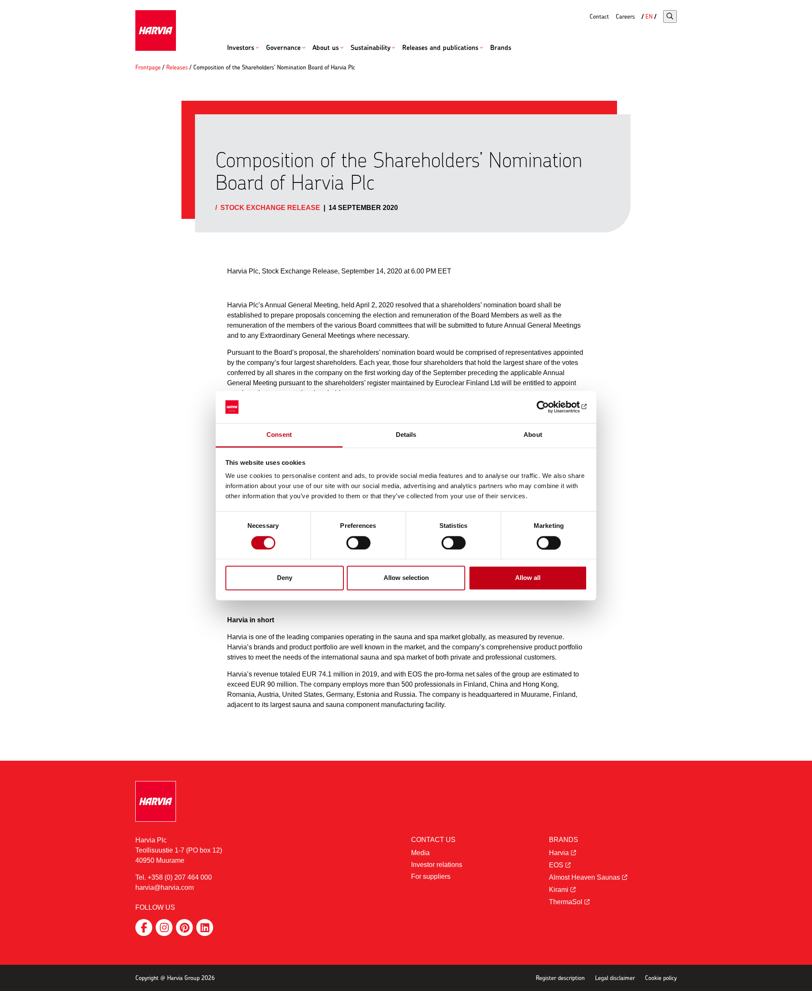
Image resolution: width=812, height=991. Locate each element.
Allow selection (406, 578)
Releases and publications (440, 47)
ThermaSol (565, 901)
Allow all (527, 578)
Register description (560, 977)
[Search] (670, 16)
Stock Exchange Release (270, 207)
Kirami (558, 889)
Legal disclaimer (615, 977)
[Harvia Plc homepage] (155, 30)
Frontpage (148, 67)
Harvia (559, 852)
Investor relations (436, 864)
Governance (283, 47)
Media (420, 852)
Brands (500, 47)
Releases (177, 67)
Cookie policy (661, 977)
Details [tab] (406, 435)
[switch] (358, 542)
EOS (556, 865)
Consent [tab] (279, 435)
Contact (599, 16)
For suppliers (430, 876)
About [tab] (533, 435)
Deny (284, 578)
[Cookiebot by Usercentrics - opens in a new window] (550, 406)
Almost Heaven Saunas (584, 877)
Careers (625, 16)
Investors (240, 47)
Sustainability (370, 47)
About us (326, 47)
